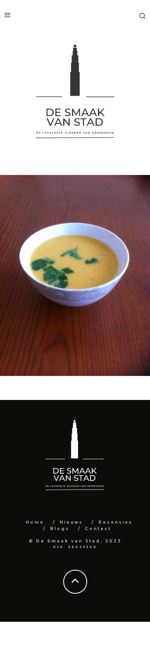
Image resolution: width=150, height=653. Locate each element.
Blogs (59, 528)
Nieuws (71, 522)
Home (35, 522)
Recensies (115, 522)
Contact (98, 528)
